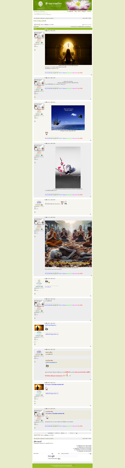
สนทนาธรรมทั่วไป (49, 18)
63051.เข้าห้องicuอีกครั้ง (40, 21)
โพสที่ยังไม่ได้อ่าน (81, 26)
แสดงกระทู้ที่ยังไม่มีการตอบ (38, 14)
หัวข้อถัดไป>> (88, 26)
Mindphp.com (62, 466)
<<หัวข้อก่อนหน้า (73, 26)
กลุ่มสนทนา (42, 18)
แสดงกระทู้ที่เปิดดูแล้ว (47, 14)
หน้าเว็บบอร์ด (36, 18)
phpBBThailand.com (69, 466)
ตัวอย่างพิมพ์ (36, 26)
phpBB (56, 465)
